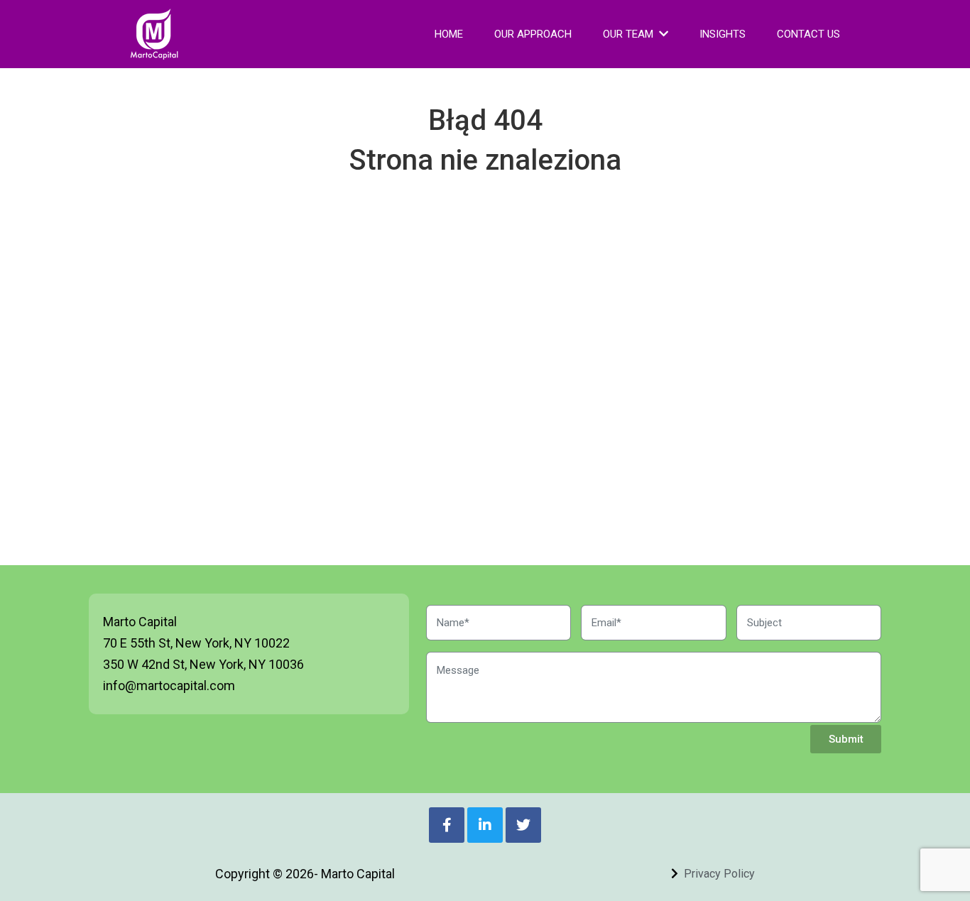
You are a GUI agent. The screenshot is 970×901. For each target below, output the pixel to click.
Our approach (533, 34)
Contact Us (808, 34)
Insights (722, 34)
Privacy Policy (719, 873)
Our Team (628, 34)
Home (449, 34)
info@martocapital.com (169, 685)
